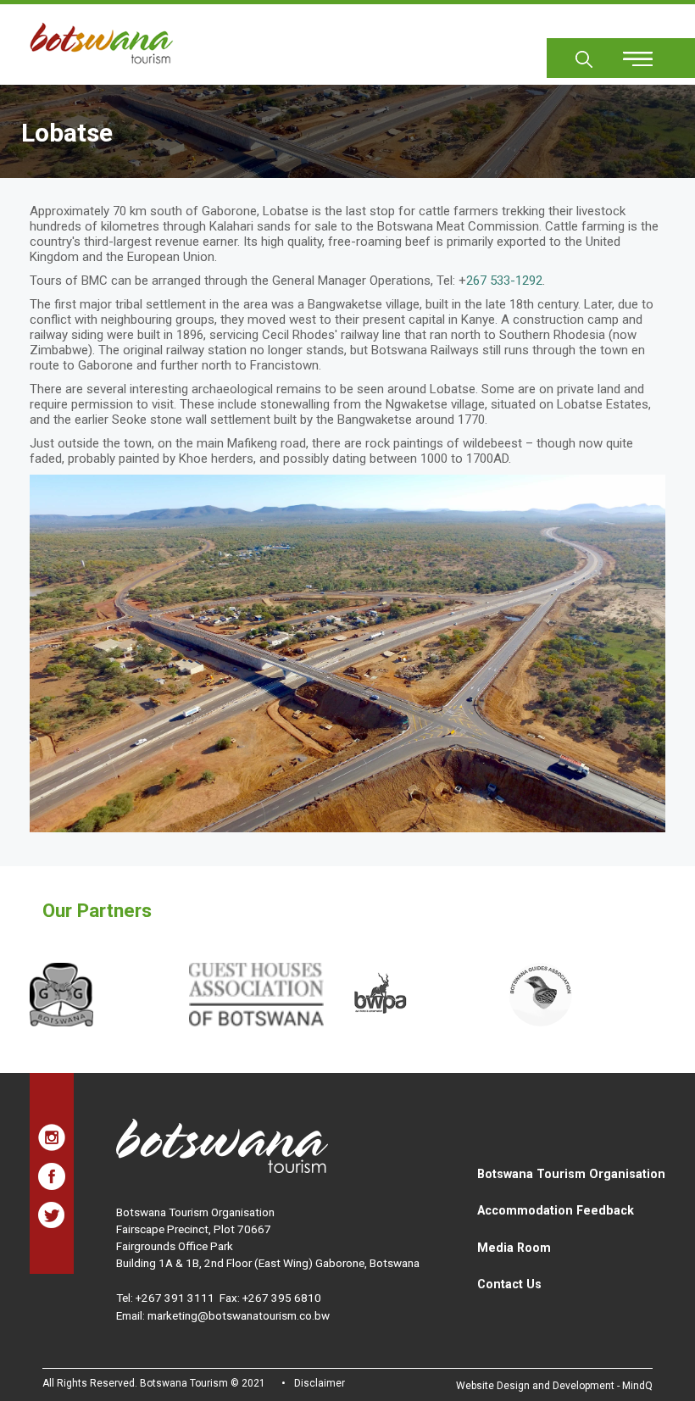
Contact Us (509, 1284)
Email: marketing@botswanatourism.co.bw (223, 1315)
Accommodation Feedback (555, 1210)
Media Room (514, 1247)
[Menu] (628, 53)
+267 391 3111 (175, 1297)
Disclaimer (319, 1383)
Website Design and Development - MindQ (554, 1386)
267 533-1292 (504, 280)
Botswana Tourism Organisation (571, 1174)
